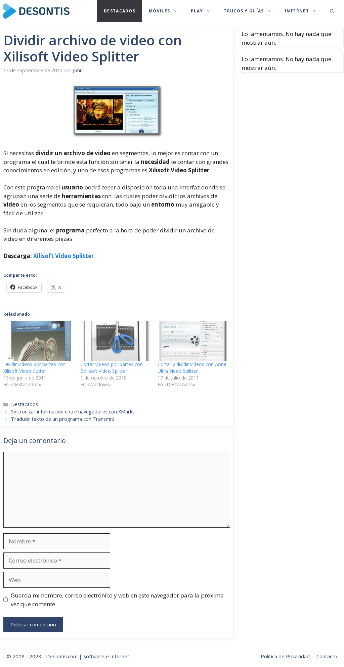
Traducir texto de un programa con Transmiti (62, 419)
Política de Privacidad (285, 656)
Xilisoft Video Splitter (63, 256)
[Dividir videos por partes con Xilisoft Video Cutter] (38, 341)
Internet (297, 11)
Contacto (326, 656)
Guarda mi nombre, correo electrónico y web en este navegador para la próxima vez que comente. (117, 599)
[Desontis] (36, 11)
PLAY (197, 11)
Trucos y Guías (244, 11)
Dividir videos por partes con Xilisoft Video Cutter (34, 367)
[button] (332, 11)
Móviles (159, 11)
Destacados (119, 11)
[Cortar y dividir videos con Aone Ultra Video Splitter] (193, 341)
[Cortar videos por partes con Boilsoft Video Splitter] (115, 341)
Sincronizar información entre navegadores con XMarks (73, 411)
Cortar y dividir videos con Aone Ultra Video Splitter (192, 367)
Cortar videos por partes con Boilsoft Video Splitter (111, 367)
